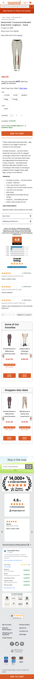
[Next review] (32, 532)
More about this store (9, 588)
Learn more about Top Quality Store (13, 560)
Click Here (23, 88)
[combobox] (17, 6)
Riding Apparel (16, 17)
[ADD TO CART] (9, 375)
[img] (17, 504)
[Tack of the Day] (14, 2)
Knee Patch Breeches (8, 19)
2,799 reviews (7, 567)
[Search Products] (31, 6)
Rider (8, 17)
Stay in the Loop (17, 459)
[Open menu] (3, 3)
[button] (6, 95)
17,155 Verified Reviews (17, 507)
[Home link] (3, 17)
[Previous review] (2, 532)
